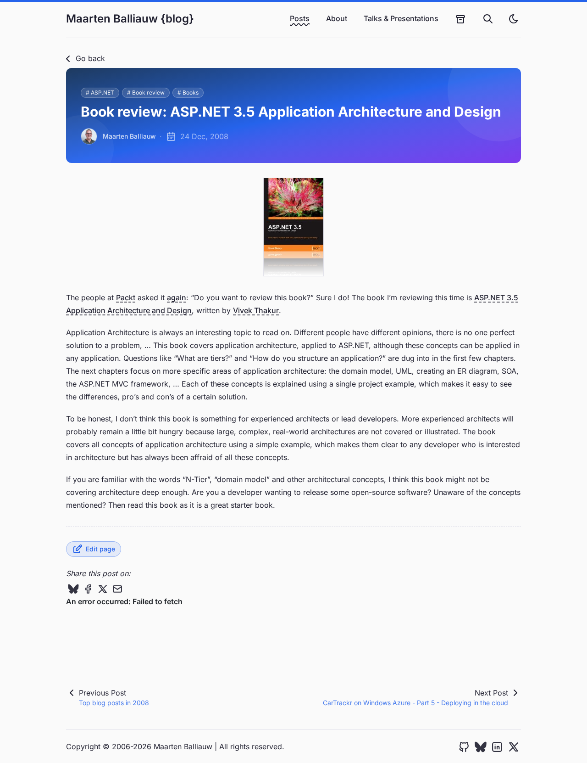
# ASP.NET (100, 92)
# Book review (146, 92)
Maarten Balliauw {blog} (130, 18)
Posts (300, 18)
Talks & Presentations (401, 18)
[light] (513, 18)
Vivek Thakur (256, 310)
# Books (188, 92)
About (336, 18)
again (176, 297)
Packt (125, 297)
